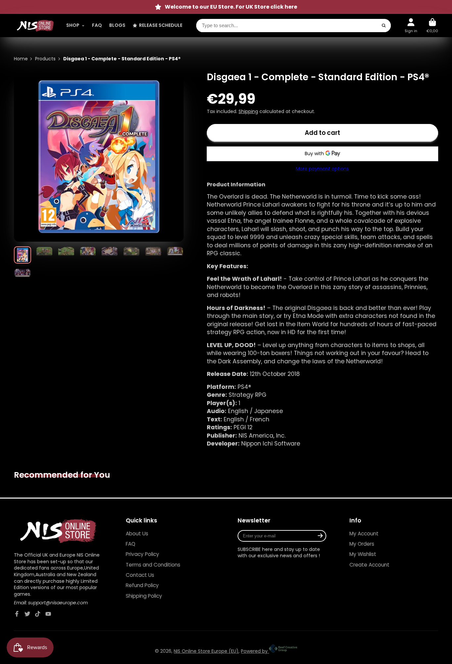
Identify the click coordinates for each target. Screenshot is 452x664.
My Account (364, 533)
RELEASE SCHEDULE (160, 25)
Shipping (248, 111)
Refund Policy (142, 585)
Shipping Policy (144, 595)
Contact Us (140, 575)
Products (45, 59)
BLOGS (117, 25)
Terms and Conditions (153, 564)
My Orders (361, 543)
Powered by (255, 651)
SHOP (72, 25)
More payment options (322, 169)
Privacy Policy (142, 554)
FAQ (97, 25)
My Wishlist (362, 554)
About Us (137, 533)
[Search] (383, 25)
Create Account (369, 564)
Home (21, 59)
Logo (35, 25)
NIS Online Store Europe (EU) (206, 651)
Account (411, 25)
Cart (432, 25)
